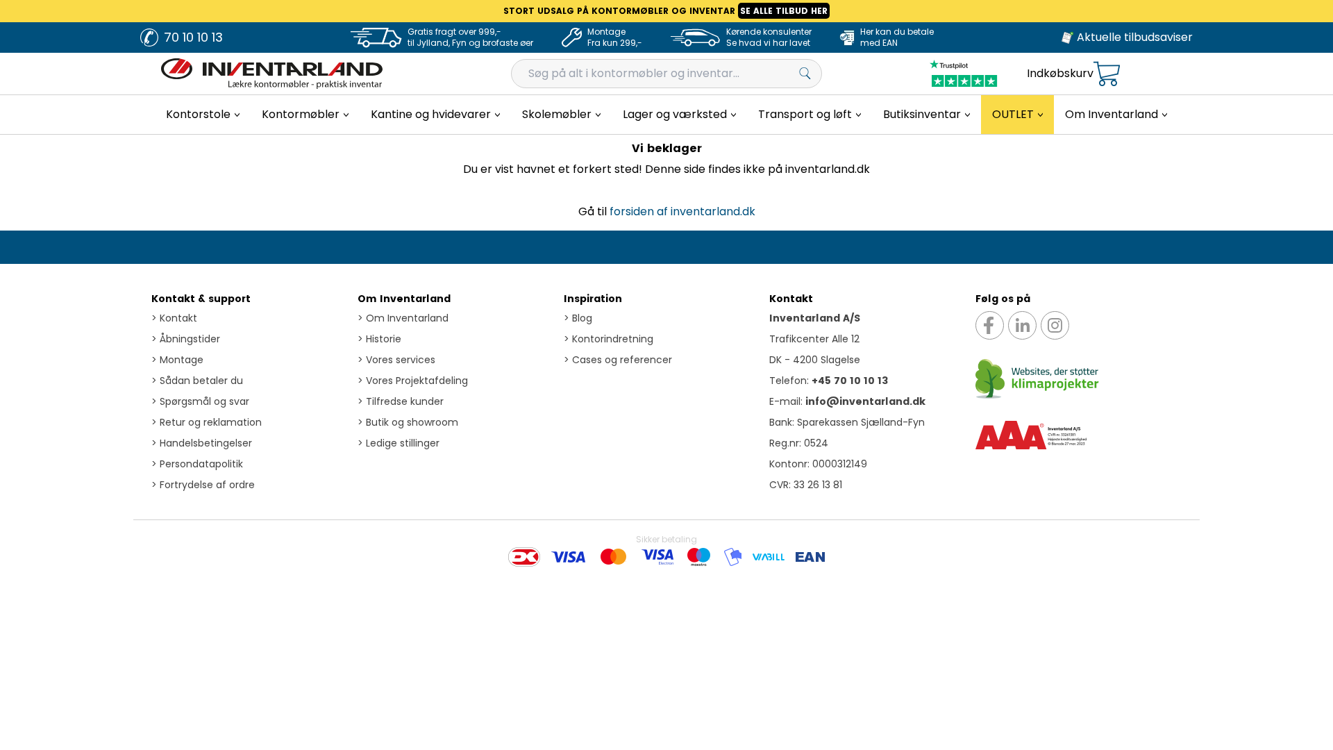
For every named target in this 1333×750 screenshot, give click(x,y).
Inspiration (593, 299)
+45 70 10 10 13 (850, 381)
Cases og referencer (618, 360)
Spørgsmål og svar (200, 401)
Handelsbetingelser (201, 443)
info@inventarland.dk (865, 401)
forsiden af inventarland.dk (682, 211)
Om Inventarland (404, 299)
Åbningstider (185, 339)
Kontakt (174, 318)
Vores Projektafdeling (413, 381)
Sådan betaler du (197, 381)
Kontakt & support (201, 299)
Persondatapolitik (197, 464)
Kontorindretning (608, 339)
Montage (177, 360)
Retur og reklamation (206, 422)
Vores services (396, 360)
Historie (379, 339)
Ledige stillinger (398, 443)
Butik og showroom (408, 422)
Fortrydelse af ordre (203, 485)
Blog (578, 318)
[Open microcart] (1106, 74)
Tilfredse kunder (401, 401)
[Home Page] (271, 73)
